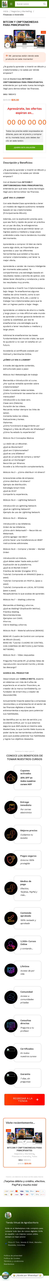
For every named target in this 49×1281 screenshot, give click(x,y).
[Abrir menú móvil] (11, 3)
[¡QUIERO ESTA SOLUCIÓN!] (24, 1141)
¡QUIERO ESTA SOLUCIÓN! (24, 147)
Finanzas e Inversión (13, 14)
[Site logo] (4, 4)
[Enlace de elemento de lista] (24, 1255)
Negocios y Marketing (21, 11)
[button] (5, 1275)
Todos (34, 1156)
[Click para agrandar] (7, 45)
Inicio (6, 11)
